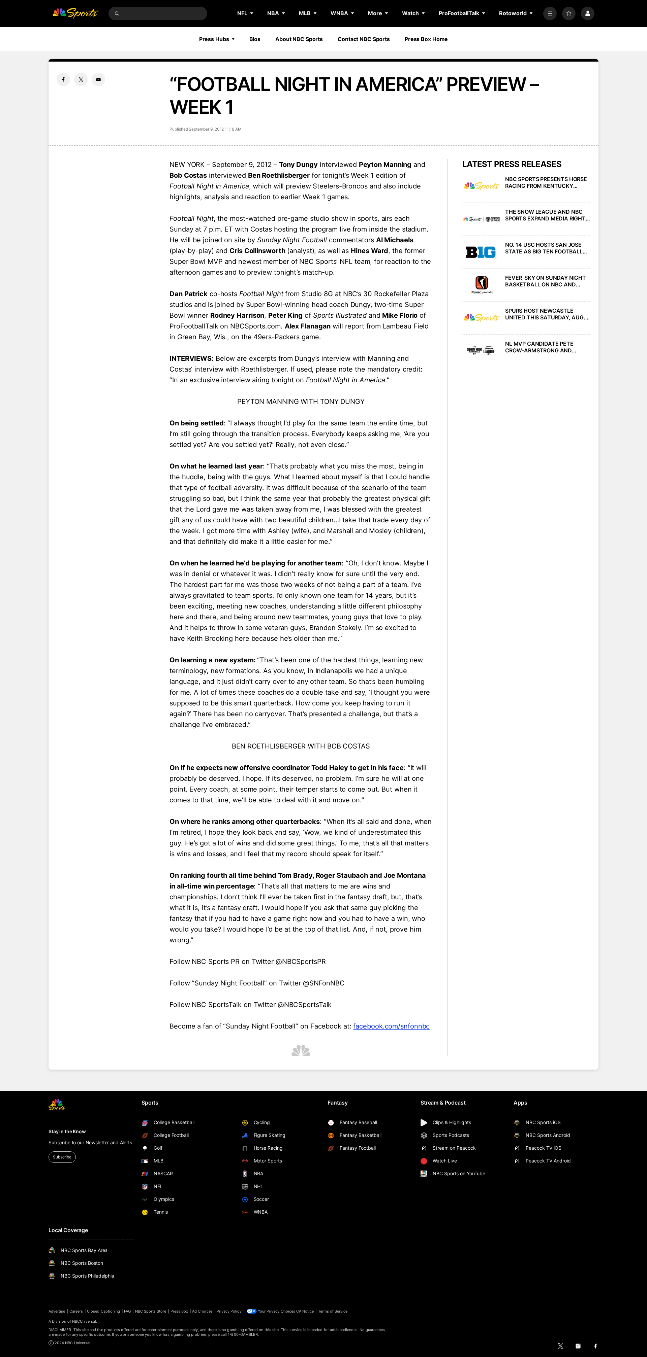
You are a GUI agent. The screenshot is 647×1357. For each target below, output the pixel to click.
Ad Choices (202, 1311)
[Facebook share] (63, 79)
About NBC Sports (299, 39)
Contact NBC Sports (364, 39)
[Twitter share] (81, 79)
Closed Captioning (103, 1311)
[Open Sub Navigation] (252, 13)
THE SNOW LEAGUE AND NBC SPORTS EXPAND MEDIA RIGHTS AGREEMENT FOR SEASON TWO (547, 215)
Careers (76, 1311)
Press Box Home (426, 39)
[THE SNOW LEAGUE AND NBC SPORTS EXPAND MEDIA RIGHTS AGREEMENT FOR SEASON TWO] (481, 219)
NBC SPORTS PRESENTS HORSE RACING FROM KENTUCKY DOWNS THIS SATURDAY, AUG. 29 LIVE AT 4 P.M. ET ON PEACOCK (546, 182)
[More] (550, 13)
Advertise (57, 1311)
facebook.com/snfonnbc (391, 1026)
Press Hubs (214, 39)
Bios (255, 39)
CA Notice (305, 1311)
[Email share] (98, 79)
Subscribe (62, 1156)
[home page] (75, 13)
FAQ (127, 1311)
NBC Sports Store (150, 1311)
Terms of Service (333, 1311)
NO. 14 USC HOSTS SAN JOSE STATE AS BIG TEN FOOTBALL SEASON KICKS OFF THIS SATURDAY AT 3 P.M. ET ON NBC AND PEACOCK (547, 248)
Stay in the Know (67, 1131)
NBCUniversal (84, 1321)
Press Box (179, 1311)
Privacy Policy (229, 1311)
